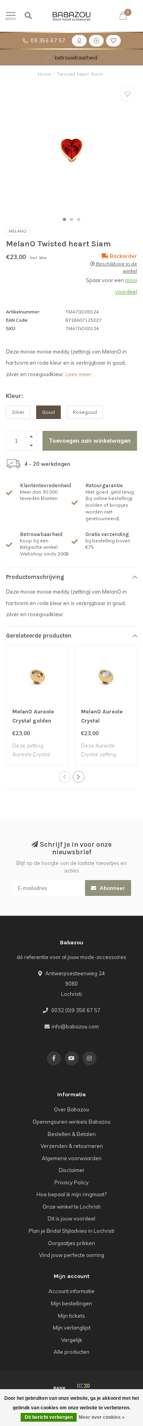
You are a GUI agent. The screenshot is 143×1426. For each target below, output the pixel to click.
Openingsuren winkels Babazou (71, 1122)
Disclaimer (72, 1170)
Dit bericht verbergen (49, 1417)
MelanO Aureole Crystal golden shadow (33, 720)
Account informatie (71, 1291)
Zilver (18, 412)
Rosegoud (85, 412)
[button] (64, 219)
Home (44, 74)
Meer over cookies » (102, 1417)
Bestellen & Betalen (72, 1134)
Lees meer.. (80, 374)
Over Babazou (71, 1109)
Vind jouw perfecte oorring (71, 1255)
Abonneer (111, 888)
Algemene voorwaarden (72, 1158)
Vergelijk (71, 1340)
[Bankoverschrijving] (60, 1388)
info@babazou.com (75, 1026)
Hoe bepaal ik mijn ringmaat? (71, 1194)
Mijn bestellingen (71, 1303)
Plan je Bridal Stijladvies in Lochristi (71, 1231)
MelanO (18, 231)
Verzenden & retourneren (72, 1146)
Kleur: (14, 396)
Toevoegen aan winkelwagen (90, 440)
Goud (48, 412)
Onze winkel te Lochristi (71, 1206)
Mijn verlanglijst (72, 1327)
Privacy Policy (71, 1182)
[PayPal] (83, 1388)
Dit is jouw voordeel (71, 1218)
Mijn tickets (71, 1316)
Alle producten (71, 1352)
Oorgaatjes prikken (71, 1243)
